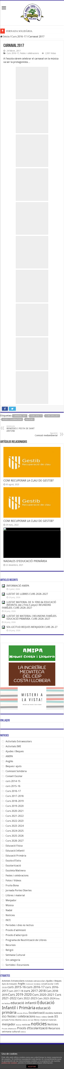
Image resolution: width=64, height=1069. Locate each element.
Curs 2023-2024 (15, 825)
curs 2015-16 (13, 786)
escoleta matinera (53, 1013)
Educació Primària (16, 855)
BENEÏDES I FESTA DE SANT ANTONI (21, 428)
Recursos (11, 945)
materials (52, 1020)
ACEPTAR (32, 1066)
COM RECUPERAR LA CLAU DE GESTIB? (28, 480)
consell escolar (47, 984)
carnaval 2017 (20, 416)
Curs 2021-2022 (15, 815)
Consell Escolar (14, 776)
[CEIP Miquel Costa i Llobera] (32, 12)
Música (10, 905)
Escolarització (13, 865)
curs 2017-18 (16, 991)
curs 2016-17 (36, 416)
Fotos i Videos (13, 880)
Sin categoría (13, 959)
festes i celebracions (12, 419)
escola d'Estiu (22, 1013)
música (18, 1025)
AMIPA (9, 756)
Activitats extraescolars (35, 981)
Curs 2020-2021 (15, 810)
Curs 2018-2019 (15, 801)
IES (56, 1016)
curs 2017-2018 (35, 991)
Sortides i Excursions (17, 964)
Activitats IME (13, 746)
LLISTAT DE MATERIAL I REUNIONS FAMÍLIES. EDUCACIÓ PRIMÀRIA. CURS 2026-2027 (32, 617)
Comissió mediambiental (46, 434)
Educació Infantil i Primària (28, 1005)
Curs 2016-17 (19, 36)
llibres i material (41, 1020)
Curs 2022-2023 (15, 820)
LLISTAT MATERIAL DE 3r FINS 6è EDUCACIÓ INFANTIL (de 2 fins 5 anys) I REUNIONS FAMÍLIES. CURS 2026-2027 (29, 605)
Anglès (9, 761)
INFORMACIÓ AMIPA (18, 585)
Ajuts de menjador (9, 984)
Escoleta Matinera (15, 870)
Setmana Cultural (15, 955)
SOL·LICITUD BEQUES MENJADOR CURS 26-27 (32, 627)
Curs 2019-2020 (15, 806)
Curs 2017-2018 (15, 796)
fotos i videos (41, 1017)
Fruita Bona (12, 885)
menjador (8, 1024)
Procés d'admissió (16, 930)
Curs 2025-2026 (15, 835)
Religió (9, 950)
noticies (29, 419)
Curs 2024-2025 (15, 830)
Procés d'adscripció (16, 935)
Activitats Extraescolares (13, 981)
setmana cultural (11, 1031)
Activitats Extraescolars (19, 741)
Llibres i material (15, 895)
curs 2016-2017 (52, 416)
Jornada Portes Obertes (19, 890)
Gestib (51, 1016)
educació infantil (24, 1003)
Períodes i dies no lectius (20, 925)
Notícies (10, 915)
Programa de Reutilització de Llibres (26, 940)
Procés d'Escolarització (32, 1028)
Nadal (9, 910)
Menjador (11, 900)
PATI (8, 920)
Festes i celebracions (29, 53)
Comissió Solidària (16, 771)
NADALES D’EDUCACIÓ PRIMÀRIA (25, 561)
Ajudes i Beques (15, 751)
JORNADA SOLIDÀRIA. (19, 31)
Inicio (6, 36)
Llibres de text (27, 1020)
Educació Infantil (15, 850)
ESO (4, 1016)
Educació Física (14, 845)
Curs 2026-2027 (15, 840)
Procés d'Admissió (9, 1029)
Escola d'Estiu (13, 860)
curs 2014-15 (13, 781)
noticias (26, 1024)
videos (23, 1032)
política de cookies (9, 1063)
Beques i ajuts (13, 766)
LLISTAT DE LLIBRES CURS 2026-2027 (27, 593)
